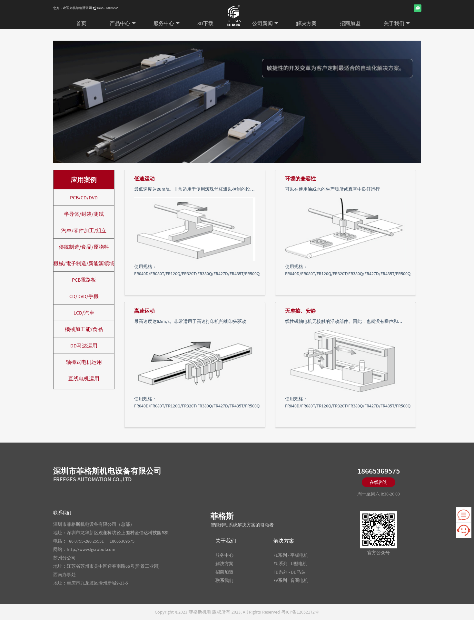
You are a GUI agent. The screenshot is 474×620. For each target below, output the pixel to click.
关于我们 (394, 23)
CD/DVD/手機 (84, 296)
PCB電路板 (84, 279)
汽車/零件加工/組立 (83, 230)
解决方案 (306, 23)
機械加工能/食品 (84, 329)
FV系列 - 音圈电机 (290, 580)
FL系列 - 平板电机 (290, 555)
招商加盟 (350, 23)
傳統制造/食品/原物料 (84, 247)
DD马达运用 (83, 345)
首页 (81, 23)
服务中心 (163, 23)
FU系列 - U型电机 (290, 563)
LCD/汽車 (84, 312)
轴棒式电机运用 (84, 362)
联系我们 (224, 580)
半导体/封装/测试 (84, 214)
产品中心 (120, 23)
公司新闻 (262, 23)
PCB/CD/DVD (84, 197)
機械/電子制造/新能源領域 (84, 263)
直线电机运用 (83, 378)
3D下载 (205, 23)
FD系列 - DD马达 (289, 572)
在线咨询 (379, 482)
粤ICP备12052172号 (300, 612)
